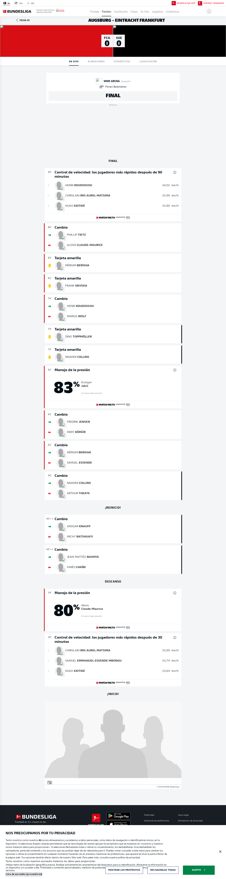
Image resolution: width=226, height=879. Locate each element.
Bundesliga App (186, 3)
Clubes (134, 11)
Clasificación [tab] (148, 61)
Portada (94, 11)
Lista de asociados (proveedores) (24, 874)
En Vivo (145, 11)
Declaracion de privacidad (190, 821)
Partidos (106, 11)
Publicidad (149, 815)
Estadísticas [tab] (122, 61)
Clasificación (121, 11)
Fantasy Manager (213, 3)
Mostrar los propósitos (124, 870)
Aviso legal (183, 815)
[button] (207, 11)
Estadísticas (172, 11)
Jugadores (157, 11)
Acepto (196, 870)
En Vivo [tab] (74, 61)
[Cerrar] (220, 851)
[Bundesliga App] (174, 3)
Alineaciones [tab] (96, 61)
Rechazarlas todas (163, 870)
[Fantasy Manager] (200, 3)
